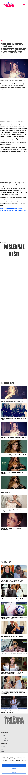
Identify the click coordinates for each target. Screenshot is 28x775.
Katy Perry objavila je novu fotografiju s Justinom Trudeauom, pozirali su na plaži (12, 581)
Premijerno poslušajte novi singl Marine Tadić (13, 455)
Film (2, 748)
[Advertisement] (14, 24)
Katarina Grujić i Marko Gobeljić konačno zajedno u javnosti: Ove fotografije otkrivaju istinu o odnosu (13, 692)
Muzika (2, 751)
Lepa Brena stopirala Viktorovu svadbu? (12, 636)
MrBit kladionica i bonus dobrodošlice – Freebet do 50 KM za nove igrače (14, 618)
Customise (14, 768)
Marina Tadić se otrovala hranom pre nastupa (13, 437)
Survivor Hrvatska (5, 738)
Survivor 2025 (4, 737)
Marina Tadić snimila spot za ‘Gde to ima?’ (12, 401)
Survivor (3, 735)
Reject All (14, 772)
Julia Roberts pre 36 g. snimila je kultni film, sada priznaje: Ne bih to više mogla (13, 599)
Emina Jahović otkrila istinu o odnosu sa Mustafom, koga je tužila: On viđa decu (12, 673)
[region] (14, 764)
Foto (2, 749)
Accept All (14, 765)
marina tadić (3, 242)
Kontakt (3, 746)
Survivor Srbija (4, 740)
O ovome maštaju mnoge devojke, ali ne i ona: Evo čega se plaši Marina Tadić (13, 510)
